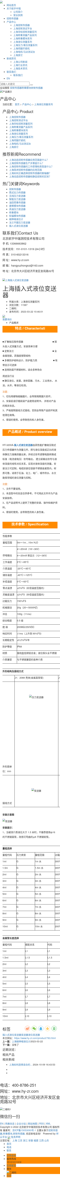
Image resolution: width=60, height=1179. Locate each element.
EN (8, 78)
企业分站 (21, 1123)
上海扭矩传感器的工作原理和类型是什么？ (31, 166)
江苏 (20, 1140)
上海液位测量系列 (22, 41)
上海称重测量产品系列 (25, 35)
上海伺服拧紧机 (21, 48)
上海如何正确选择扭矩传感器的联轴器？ (30, 173)
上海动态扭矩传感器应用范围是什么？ (29, 159)
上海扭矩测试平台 (22, 28)
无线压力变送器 (17, 195)
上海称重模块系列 (22, 38)
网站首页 (11, 5)
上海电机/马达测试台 (24, 51)
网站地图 (32, 1123)
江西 (41, 1140)
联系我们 (11, 71)
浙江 (25, 1140)
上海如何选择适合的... (20, 1064)
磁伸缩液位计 (16, 219)
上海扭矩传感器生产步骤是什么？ (26, 163)
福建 (36, 1140)
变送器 (24, 1034)
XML (48, 1123)
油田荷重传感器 (17, 202)
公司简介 (18, 11)
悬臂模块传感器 (17, 205)
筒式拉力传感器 (17, 192)
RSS (41, 1123)
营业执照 (18, 15)
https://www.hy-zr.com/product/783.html (35, 1038)
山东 (46, 1140)
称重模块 (26, 87)
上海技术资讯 (20, 68)
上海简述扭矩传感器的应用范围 (25, 169)
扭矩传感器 (12, 18)
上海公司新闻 (20, 61)
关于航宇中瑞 (14, 8)
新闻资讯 (11, 58)
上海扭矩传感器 (21, 25)
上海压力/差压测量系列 (25, 45)
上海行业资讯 (20, 65)
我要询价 (7, 319)
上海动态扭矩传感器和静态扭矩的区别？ (30, 176)
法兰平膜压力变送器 (19, 222)
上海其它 (18, 55)
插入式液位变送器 (18, 225)
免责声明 (15, 1136)
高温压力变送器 (17, 209)
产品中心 (11, 21)
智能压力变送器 (17, 199)
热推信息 (9, 1123)
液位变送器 (34, 1034)
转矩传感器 (37, 87)
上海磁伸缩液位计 (21, 1041)
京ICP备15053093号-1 (24, 1130)
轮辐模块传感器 (17, 215)
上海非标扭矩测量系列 (25, 31)
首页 (17, 104)
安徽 (30, 1140)
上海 (14, 1140)
